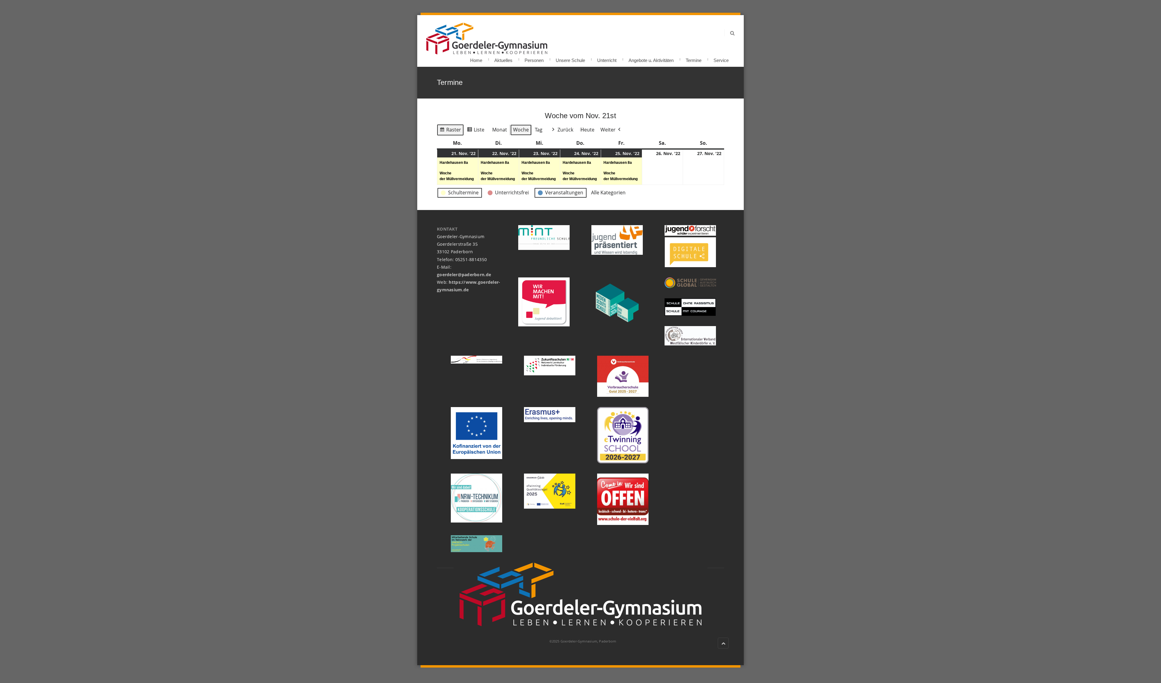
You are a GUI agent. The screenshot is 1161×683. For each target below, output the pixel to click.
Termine (693, 58)
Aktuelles (503, 58)
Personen (534, 58)
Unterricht (606, 58)
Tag (538, 129)
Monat (499, 129)
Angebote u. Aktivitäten (651, 58)
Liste (475, 131)
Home (476, 58)
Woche (521, 129)
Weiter (608, 129)
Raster (450, 131)
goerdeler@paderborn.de (464, 274)
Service (721, 58)
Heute (587, 129)
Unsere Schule (570, 58)
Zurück (565, 129)
